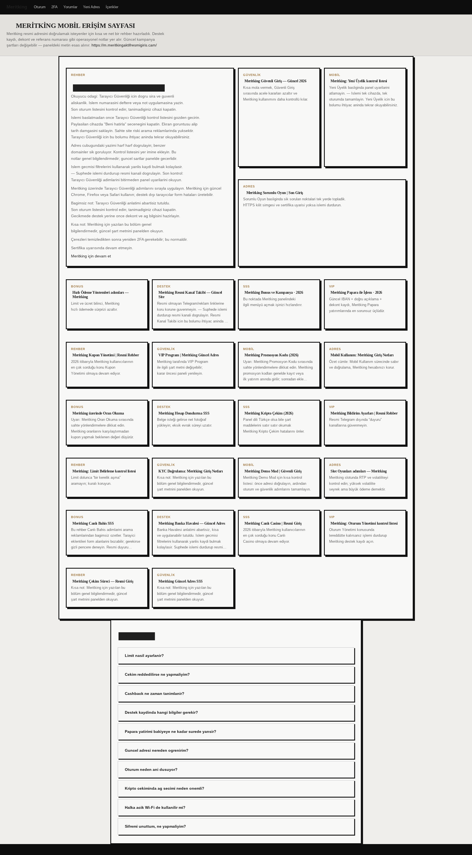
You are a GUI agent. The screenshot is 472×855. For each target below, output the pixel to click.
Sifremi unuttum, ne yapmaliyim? (155, 826)
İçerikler (112, 7)
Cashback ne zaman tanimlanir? (154, 693)
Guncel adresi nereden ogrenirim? (156, 750)
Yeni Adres (91, 7)
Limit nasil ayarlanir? (144, 655)
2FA (54, 7)
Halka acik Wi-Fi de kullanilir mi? (155, 807)
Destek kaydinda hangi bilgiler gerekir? (161, 712)
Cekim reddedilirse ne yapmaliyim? (157, 674)
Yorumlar (70, 7)
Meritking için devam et (91, 256)
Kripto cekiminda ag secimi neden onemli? (164, 788)
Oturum (40, 7)
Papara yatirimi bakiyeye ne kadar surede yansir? (170, 731)
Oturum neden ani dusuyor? (151, 769)
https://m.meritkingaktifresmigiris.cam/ (124, 45)
